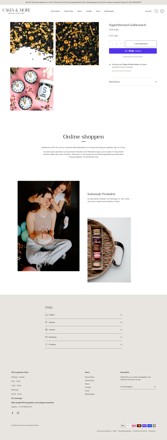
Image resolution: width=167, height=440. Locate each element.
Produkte (52, 344)
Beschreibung (114, 82)
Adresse (51, 322)
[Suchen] (156, 11)
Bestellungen (109, 11)
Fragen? (51, 315)
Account (148, 11)
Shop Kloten (55, 11)
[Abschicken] (154, 387)
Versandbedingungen (124, 431)
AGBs (114, 431)
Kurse (98, 11)
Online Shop (68, 11)
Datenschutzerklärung (104, 431)
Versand (51, 330)
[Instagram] (18, 413)
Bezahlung (52, 337)
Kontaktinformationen (140, 431)
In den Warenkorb (141, 44)
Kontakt (89, 11)
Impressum (152, 431)
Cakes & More (20, 425)
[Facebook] (12, 413)
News (79, 11)
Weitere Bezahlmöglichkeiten (133, 56)
